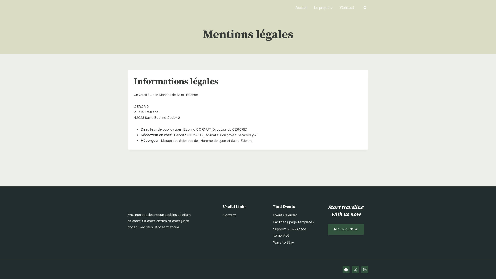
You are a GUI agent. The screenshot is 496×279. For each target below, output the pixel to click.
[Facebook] (346, 269)
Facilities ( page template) (293, 222)
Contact (347, 7)
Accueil (301, 7)
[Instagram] (364, 269)
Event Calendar (285, 215)
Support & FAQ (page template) (289, 232)
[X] (355, 269)
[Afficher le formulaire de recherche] (365, 7)
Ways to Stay (283, 242)
